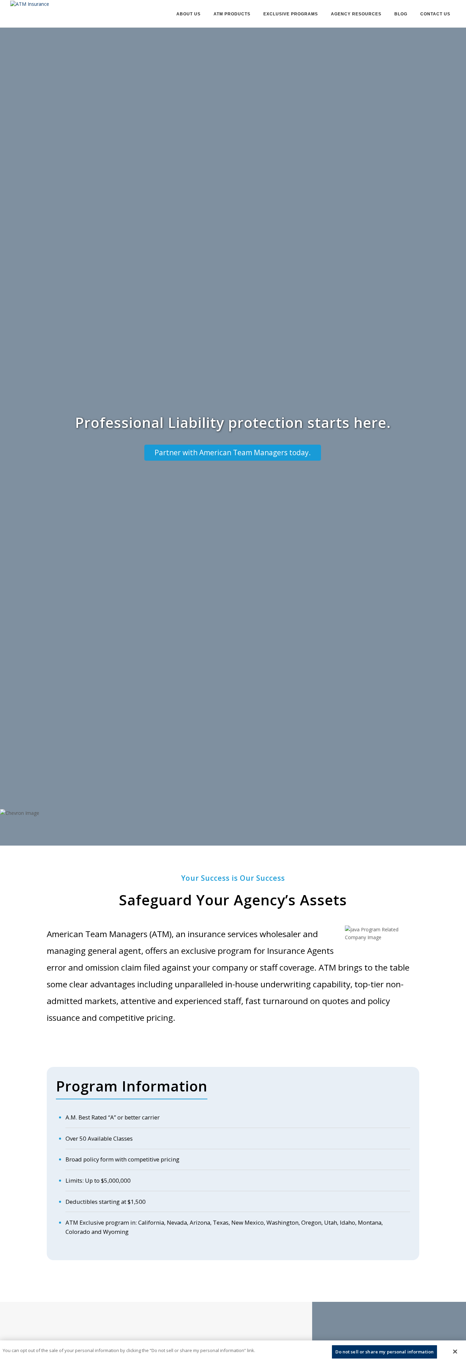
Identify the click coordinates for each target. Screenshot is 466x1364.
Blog (400, 14)
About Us (188, 14)
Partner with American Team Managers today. (233, 452)
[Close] (455, 1351)
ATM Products (232, 14)
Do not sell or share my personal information (384, 1352)
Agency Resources (356, 14)
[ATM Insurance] (29, 3)
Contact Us (435, 14)
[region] (233, 1352)
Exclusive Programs (290, 14)
